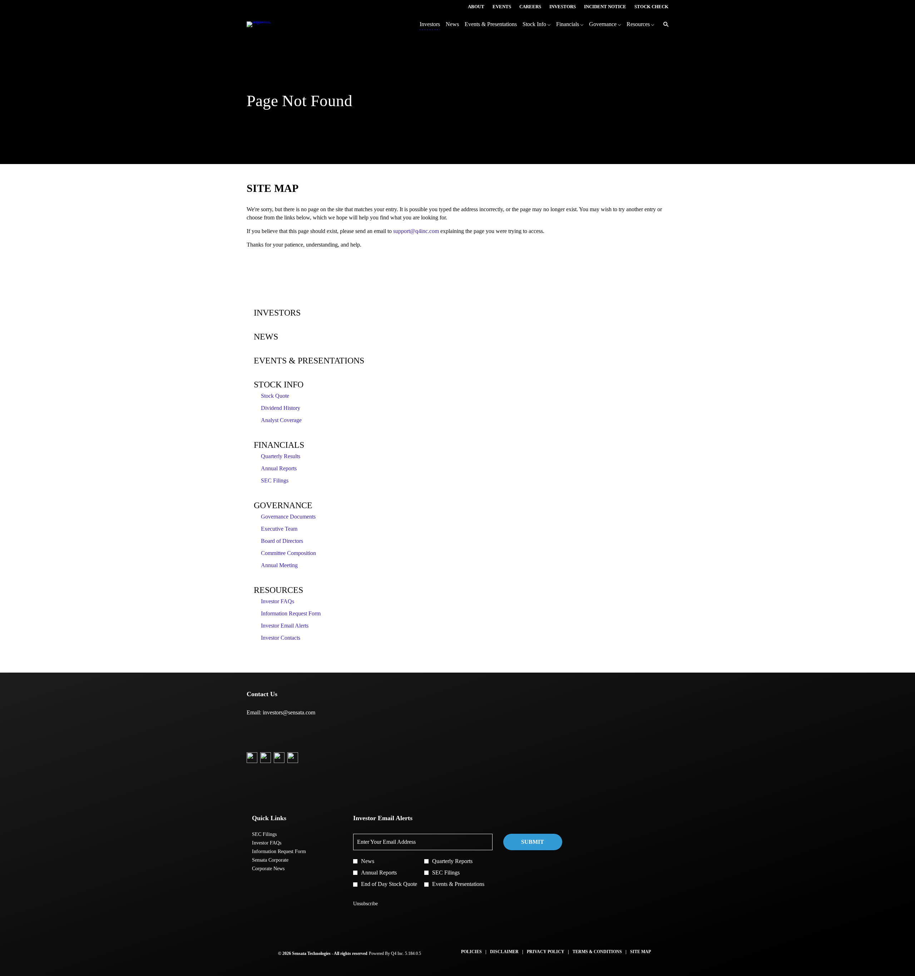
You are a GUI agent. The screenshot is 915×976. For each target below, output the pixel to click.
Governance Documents (288, 517)
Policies (471, 952)
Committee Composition (288, 553)
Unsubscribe (365, 903)
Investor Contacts (280, 638)
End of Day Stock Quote (389, 884)
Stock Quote (275, 396)
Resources (278, 590)
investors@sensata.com (289, 712)
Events (502, 7)
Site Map (640, 952)
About (476, 7)
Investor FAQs (277, 601)
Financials (279, 445)
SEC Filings (274, 480)
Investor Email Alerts (284, 626)
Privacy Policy (545, 952)
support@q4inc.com (416, 231)
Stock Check (651, 7)
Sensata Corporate (278, 860)
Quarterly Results (280, 456)
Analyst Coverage (281, 420)
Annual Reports (279, 468)
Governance (283, 505)
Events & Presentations (309, 360)
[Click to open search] (664, 24)
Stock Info (278, 384)
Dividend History (280, 408)
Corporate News (276, 868)
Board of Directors (282, 541)
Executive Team (279, 529)
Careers (530, 7)
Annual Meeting (279, 565)
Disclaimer (504, 952)
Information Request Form (291, 613)
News (266, 336)
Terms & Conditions (597, 952)
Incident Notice (605, 7)
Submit (532, 842)
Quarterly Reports (452, 861)
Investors (562, 7)
